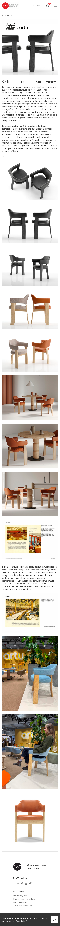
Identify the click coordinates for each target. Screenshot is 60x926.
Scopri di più (21, 921)
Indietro (8, 15)
